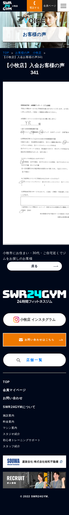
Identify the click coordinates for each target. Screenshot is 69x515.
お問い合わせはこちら (40, 339)
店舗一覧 (34, 360)
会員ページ (50, 5)
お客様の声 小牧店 (28, 52)
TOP (6, 52)
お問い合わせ (13, 398)
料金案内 (8, 421)
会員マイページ (14, 390)
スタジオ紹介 (11, 433)
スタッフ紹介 (11, 446)
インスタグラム (38, 319)
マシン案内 (10, 427)
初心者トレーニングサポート (21, 440)
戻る (34, 266)
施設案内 (8, 415)
